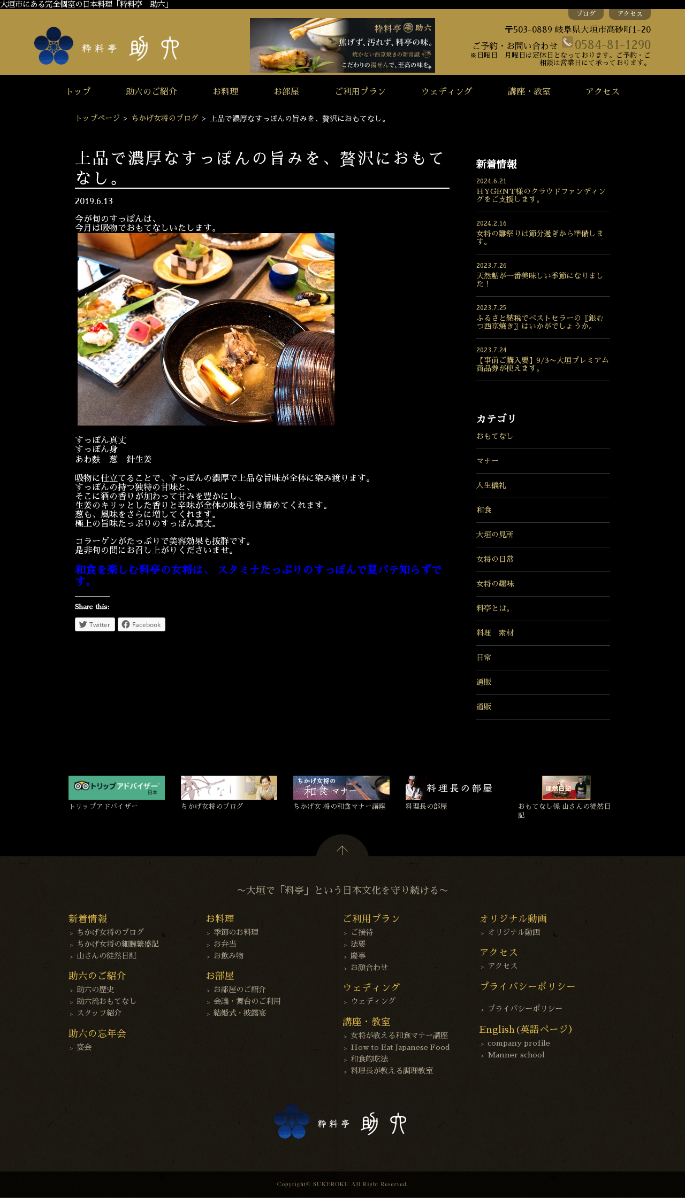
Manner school (516, 1054)
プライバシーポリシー (525, 1008)
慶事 (358, 956)
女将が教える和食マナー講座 (399, 1035)
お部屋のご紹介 (240, 989)
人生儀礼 (491, 485)
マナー (487, 461)
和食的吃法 (369, 1059)
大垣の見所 (495, 534)
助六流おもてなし (106, 1001)
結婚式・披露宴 (240, 1013)
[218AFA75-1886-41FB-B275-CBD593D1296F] (206, 423)
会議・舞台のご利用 (247, 1001)
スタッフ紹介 (99, 1013)
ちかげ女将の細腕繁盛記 (118, 944)
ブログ (586, 14)
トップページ (97, 118)
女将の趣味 (495, 584)
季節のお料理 (236, 932)
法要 (358, 944)
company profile (519, 1043)
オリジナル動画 (514, 932)
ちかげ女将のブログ (165, 118)
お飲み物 (228, 956)
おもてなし (495, 436)
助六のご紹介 (151, 92)
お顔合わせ (369, 967)
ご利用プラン (360, 92)
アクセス (630, 14)
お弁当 (225, 944)
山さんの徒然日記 (106, 956)
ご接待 (362, 932)
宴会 (84, 1047)
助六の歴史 (95, 989)
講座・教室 (529, 92)
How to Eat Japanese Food (400, 1047)
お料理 (225, 92)
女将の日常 (495, 559)
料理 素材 (495, 633)
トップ (78, 92)
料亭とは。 (495, 608)
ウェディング (447, 92)
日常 (483, 657)
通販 (483, 682)
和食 (483, 510)
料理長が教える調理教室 (392, 1071)
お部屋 (286, 92)
